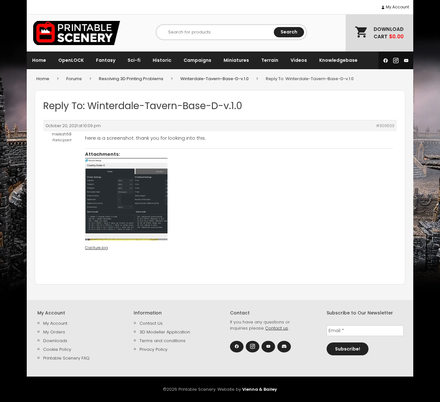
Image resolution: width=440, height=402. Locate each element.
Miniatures (236, 60)
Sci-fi (134, 60)
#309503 (385, 125)
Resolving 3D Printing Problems (131, 79)
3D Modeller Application (164, 332)
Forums (74, 79)
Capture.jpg (96, 247)
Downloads (55, 341)
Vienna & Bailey (259, 389)
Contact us (276, 328)
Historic (162, 60)
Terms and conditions (162, 341)
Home (39, 60)
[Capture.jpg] (126, 199)
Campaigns (197, 60)
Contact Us (151, 323)
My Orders (54, 332)
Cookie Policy (57, 349)
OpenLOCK (71, 60)
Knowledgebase (338, 60)
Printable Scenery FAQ (66, 358)
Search (289, 32)
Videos (299, 60)
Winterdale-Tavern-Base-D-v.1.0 (214, 79)
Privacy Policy (153, 349)
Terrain (269, 60)
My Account (397, 7)
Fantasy (105, 60)
